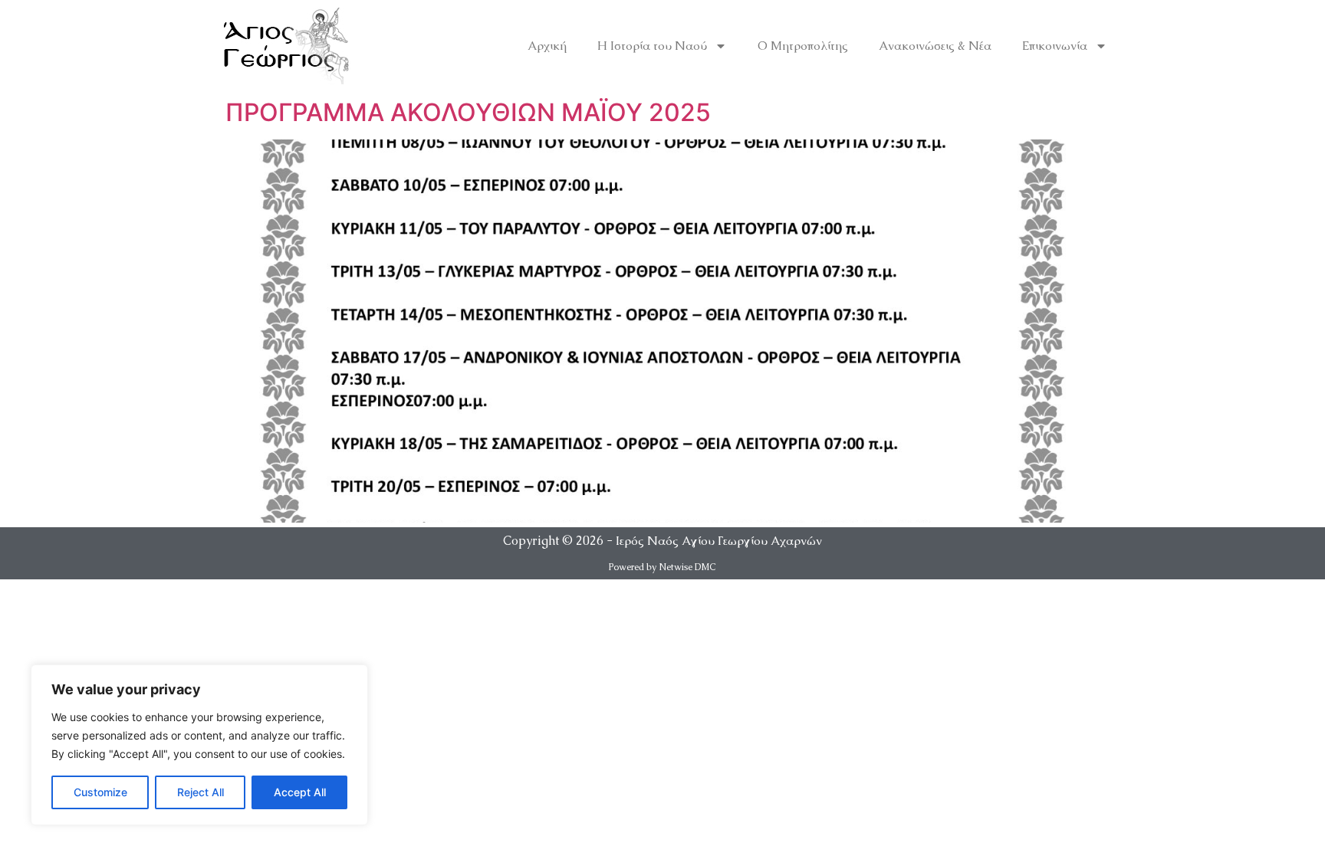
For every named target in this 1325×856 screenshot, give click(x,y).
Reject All (200, 792)
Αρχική (547, 46)
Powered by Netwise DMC (662, 567)
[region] (199, 744)
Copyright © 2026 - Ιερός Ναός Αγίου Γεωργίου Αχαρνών (662, 541)
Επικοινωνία (1054, 46)
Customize (100, 792)
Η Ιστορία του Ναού (652, 46)
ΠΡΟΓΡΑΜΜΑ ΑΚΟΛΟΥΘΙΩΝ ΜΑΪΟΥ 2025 (468, 112)
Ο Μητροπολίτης (803, 46)
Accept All (300, 792)
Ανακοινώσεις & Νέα (935, 46)
